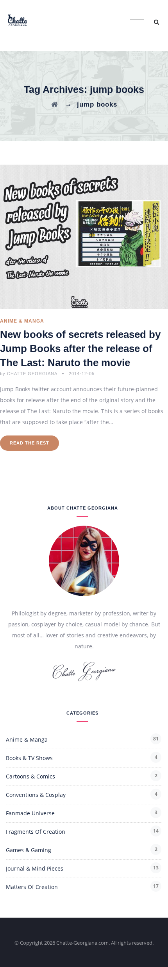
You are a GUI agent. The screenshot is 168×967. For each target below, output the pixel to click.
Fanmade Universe (30, 813)
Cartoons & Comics (30, 776)
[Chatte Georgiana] (17, 19)
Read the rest (29, 443)
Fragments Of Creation (35, 831)
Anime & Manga (22, 321)
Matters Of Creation (32, 887)
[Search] (156, 21)
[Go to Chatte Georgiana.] (54, 104)
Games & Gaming (28, 850)
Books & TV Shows (29, 758)
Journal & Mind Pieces (34, 868)
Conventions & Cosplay (36, 794)
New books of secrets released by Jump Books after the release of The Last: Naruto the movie (80, 348)
